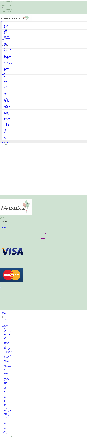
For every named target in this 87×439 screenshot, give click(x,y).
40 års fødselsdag (6, 416)
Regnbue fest (5, 380)
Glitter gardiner (6, 359)
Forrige (1, 194)
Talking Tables (6, 399)
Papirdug (5, 339)
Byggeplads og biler (6, 377)
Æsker (4, 333)
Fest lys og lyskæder (6, 362)
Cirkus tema (5, 372)
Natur (4, 374)
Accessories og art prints (7, 366)
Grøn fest (5, 428)
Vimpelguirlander (6, 352)
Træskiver (5, 337)
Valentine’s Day (6, 404)
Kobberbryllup (6, 412)
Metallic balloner (6, 360)
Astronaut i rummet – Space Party (8, 378)
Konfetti (5, 346)
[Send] (2, 317)
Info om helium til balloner (5, 231)
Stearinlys (5, 335)
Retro (4, 401)
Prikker (5, 384)
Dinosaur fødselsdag (6, 379)
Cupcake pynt (6, 319)
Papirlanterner (6, 364)
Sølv (4, 420)
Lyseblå (5, 422)
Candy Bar (5, 375)
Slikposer (5, 328)
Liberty (5, 388)
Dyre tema (5, 376)
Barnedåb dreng (6, 405)
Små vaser (5, 340)
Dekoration (3, 344)
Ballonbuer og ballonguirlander (8, 353)
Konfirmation (4, 431)
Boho (4, 370)
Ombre (5, 387)
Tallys (4, 321)
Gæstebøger (5, 341)
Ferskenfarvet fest (6, 426)
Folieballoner (5, 350)
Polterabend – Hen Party (7, 410)
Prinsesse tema (6, 382)
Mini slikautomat (6, 343)
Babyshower (5, 407)
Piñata (4, 363)
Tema (2, 368)
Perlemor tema (6, 393)
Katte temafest (6, 385)
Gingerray (5, 386)
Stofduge (5, 336)
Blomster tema (6, 373)
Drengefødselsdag (6, 411)
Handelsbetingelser (4, 310)
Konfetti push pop (6, 349)
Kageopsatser (5, 324)
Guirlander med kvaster (7, 354)
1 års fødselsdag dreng (7, 406)
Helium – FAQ (4, 312)
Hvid (4, 427)
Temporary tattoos (6, 361)
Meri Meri (5, 391)
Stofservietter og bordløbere (8, 334)
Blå (4, 424)
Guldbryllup (5, 414)
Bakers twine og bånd (7, 365)
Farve (2, 418)
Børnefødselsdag (4, 433)
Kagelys (5, 320)
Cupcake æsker (6, 323)
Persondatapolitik (4, 227)
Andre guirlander (6, 357)
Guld (4, 419)
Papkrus (5, 329)
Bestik (4, 338)
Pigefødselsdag (6, 408)
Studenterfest (5, 417)
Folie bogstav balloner (7, 348)
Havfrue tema (6, 392)
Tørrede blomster (6, 342)
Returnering (3, 226)
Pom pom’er (5, 347)
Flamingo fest (6, 395)
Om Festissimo (4, 313)
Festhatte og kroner (6, 356)
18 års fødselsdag (6, 415)
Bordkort (5, 330)
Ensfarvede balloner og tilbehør (8, 355)
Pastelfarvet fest (6, 371)
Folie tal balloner (6, 345)
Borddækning (4, 326)
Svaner (5, 390)
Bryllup (3, 432)
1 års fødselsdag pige (7, 403)
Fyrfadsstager (5, 332)
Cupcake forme (6, 322)
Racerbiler (5, 394)
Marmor (5, 400)
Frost (4, 396)
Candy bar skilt (6, 325)
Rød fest (5, 430)
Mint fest (5, 423)
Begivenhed (3, 402)
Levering (3, 311)
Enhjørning (5, 369)
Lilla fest (5, 425)
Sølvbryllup (5, 413)
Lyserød (5, 421)
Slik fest (5, 397)
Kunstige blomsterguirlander (8, 351)
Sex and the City (6, 383)
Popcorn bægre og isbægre (7, 331)
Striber (5, 381)
